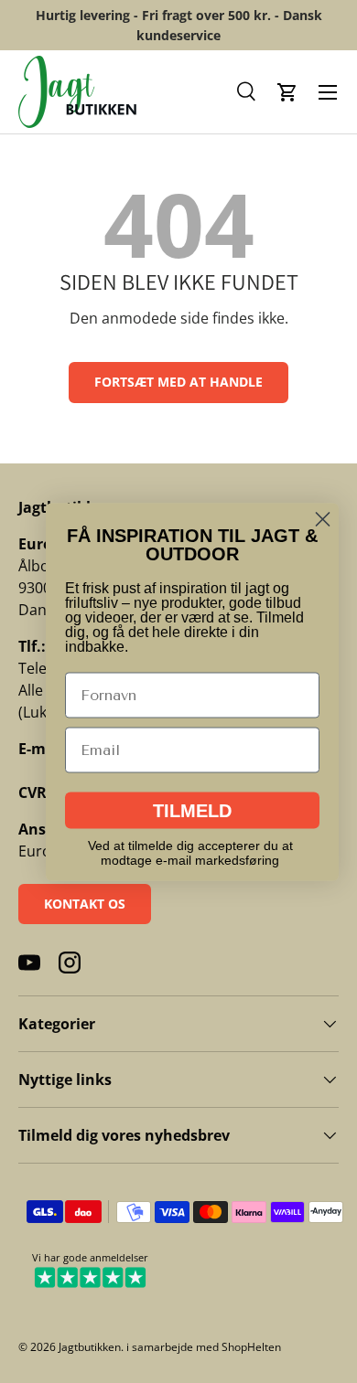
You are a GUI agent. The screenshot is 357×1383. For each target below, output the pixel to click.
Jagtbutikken (90, 1347)
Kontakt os (84, 903)
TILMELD (192, 810)
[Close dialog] (323, 519)
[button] (247, 92)
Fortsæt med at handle (178, 381)
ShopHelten (251, 1347)
